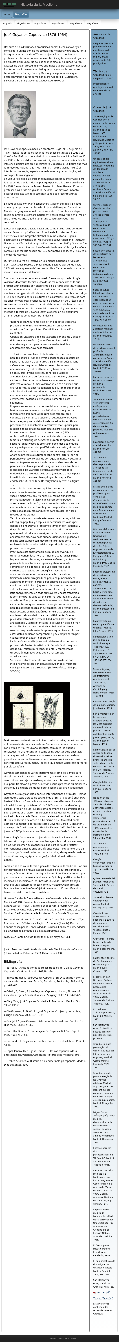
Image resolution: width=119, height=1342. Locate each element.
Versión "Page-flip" (103, 1298)
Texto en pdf (103, 1292)
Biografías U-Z (93, 23)
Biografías (21, 14)
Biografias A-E (23, 23)
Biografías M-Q (58, 23)
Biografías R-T (76, 23)
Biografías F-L (40, 23)
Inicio (7, 14)
